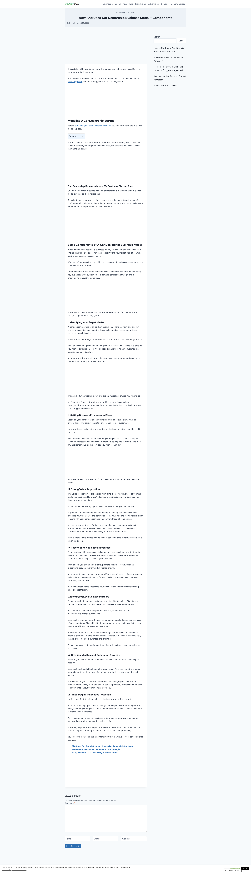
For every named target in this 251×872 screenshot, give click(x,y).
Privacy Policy (138, 865)
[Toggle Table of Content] (80, 136)
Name (69, 839)
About (118, 865)
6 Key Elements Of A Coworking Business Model (94, 752)
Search (157, 37)
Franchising (140, 4)
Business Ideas (110, 4)
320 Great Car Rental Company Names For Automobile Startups (102, 746)
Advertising (153, 4)
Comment (70, 803)
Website (126, 839)
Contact (126, 865)
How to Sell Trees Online (165, 85)
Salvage (165, 4)
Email (97, 839)
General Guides (178, 4)
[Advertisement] (106, 49)
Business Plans (126, 4)
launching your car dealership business (93, 126)
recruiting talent (75, 81)
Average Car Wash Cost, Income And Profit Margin (96, 749)
